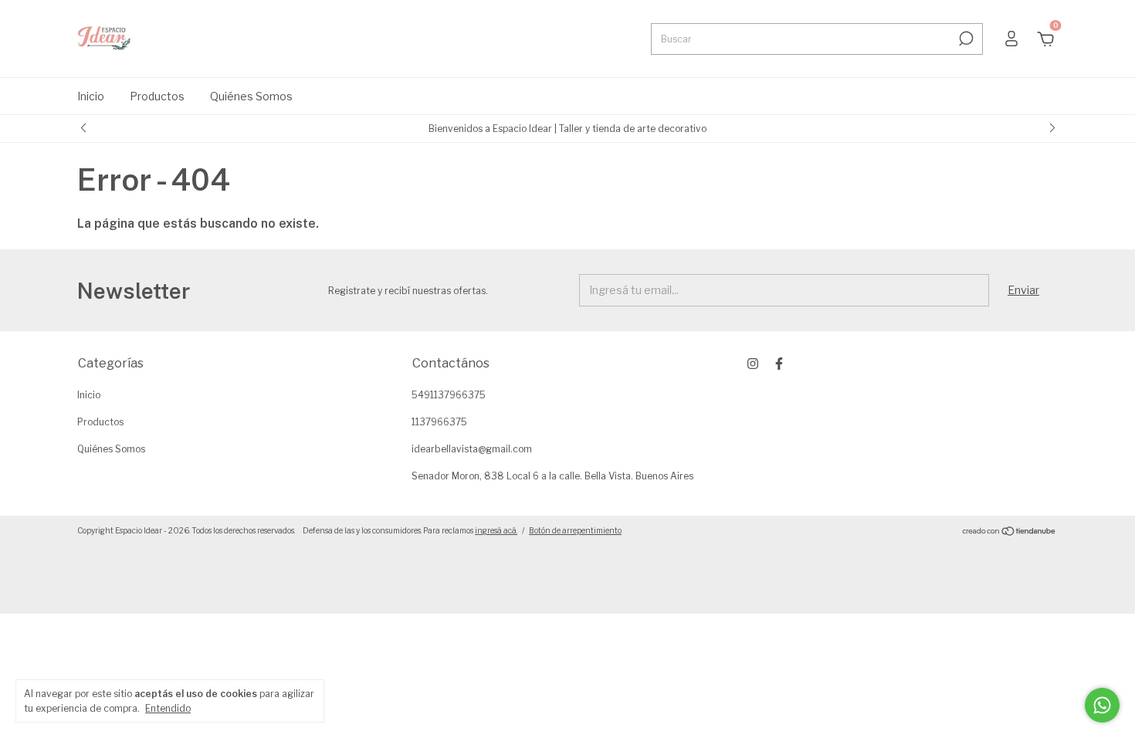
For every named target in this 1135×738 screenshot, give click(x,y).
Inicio (90, 96)
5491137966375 (449, 395)
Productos (157, 96)
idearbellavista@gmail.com (472, 449)
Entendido (168, 708)
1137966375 (439, 422)
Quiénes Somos (251, 96)
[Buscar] (964, 38)
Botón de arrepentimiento (575, 530)
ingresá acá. (496, 530)
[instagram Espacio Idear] (753, 363)
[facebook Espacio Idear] (779, 363)
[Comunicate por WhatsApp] (1102, 705)
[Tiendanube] (1009, 532)
